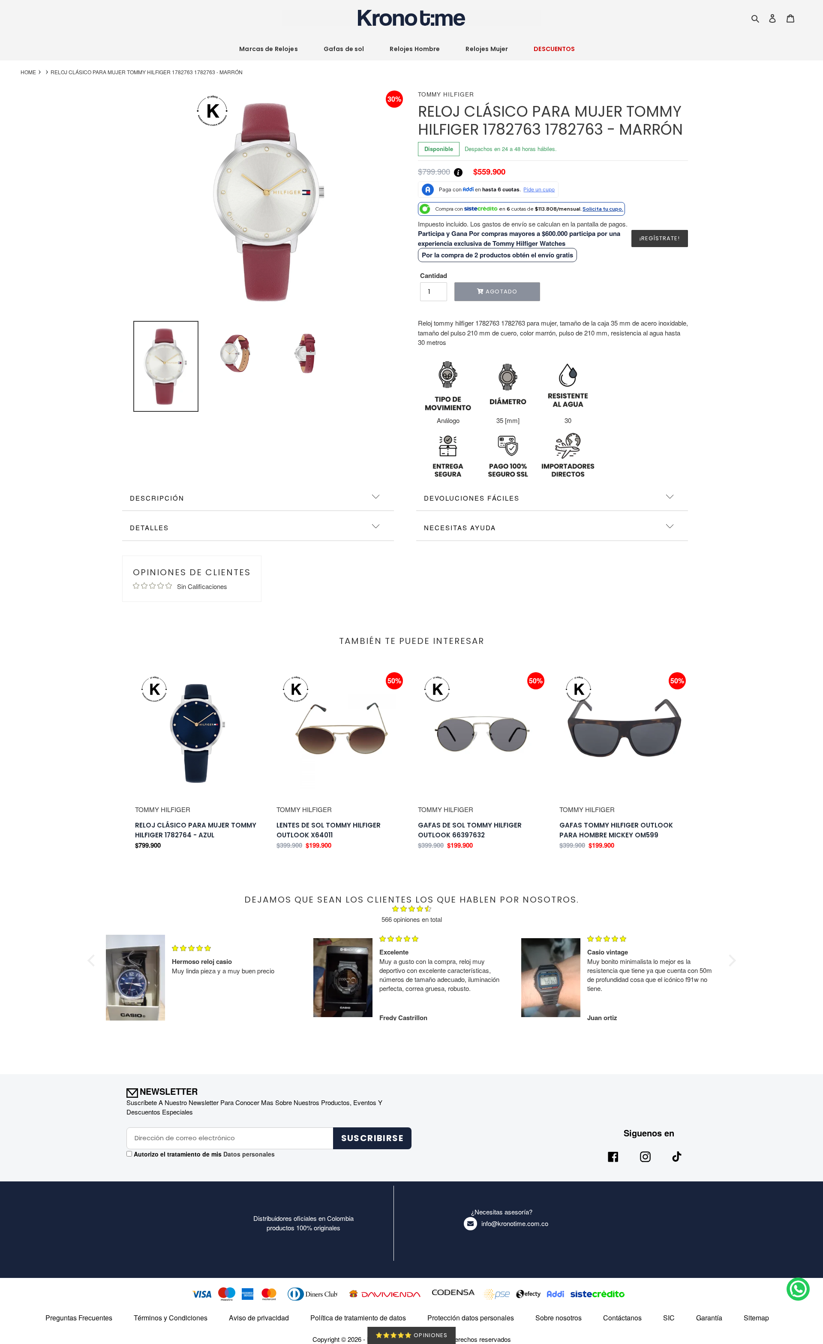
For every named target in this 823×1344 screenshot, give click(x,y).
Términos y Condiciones (170, 1318)
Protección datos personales (470, 1318)
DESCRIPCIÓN (157, 497)
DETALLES (149, 527)
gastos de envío (504, 223)
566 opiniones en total (411, 919)
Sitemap (756, 1318)
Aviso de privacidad (259, 1318)
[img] (412, 910)
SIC (669, 1318)
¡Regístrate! (660, 238)
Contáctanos (622, 1318)
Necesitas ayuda (460, 527)
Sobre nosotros (558, 1318)
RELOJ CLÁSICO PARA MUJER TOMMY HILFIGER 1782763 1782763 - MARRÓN (147, 72)
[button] (93, 960)
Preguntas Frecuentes (78, 1318)
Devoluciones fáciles (472, 497)
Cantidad (433, 275)
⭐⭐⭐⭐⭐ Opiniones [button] (411, 1335)
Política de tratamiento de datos (358, 1318)
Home (28, 72)
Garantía (709, 1318)
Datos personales (248, 1154)
